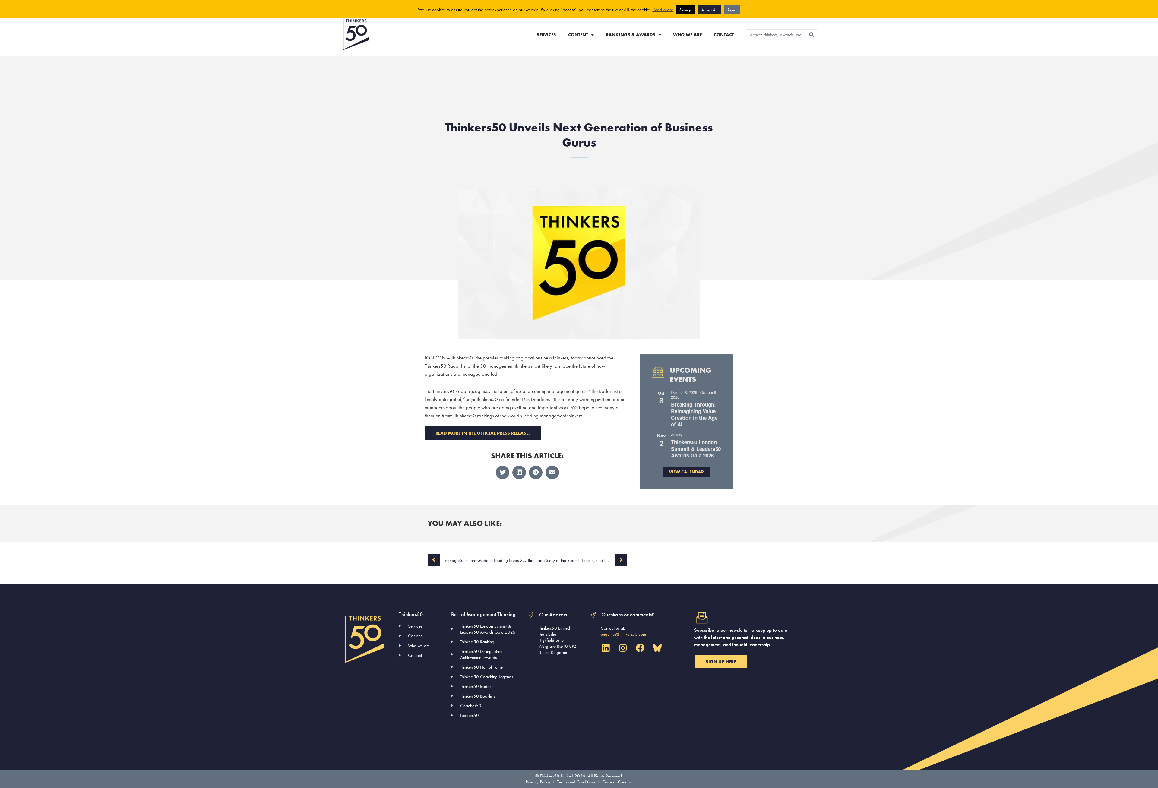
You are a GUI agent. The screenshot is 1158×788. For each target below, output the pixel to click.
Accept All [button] (709, 9)
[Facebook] (640, 648)
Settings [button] (685, 9)
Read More (663, 10)
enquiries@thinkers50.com (623, 634)
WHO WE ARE (687, 35)
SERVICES (546, 35)
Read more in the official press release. (482, 433)
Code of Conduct (617, 782)
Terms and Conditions (576, 782)
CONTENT (578, 35)
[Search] (811, 35)
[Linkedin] (605, 648)
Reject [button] (732, 9)
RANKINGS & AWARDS (630, 35)
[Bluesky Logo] (657, 648)
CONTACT (724, 35)
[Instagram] (623, 648)
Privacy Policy (538, 782)
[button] (502, 472)
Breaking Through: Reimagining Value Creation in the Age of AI (694, 414)
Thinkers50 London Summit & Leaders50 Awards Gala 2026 (696, 448)
